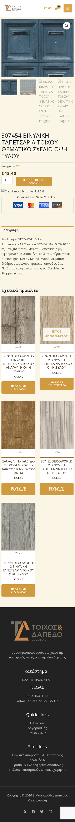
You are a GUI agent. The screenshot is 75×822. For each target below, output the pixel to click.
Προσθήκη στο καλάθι (33, 181)
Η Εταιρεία (37, 723)
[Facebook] (33, 811)
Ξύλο (19, 166)
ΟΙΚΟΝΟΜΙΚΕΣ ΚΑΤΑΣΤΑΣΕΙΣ (37, 700)
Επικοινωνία (37, 733)
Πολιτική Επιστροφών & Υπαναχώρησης (37, 769)
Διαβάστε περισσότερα (57, 383)
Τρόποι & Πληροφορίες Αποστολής (37, 765)
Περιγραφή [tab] (10, 230)
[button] (66, 25)
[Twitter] (42, 811)
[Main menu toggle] (68, 8)
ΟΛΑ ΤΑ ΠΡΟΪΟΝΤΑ (36, 680)
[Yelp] (24, 811)
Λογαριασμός (37, 728)
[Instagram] (50, 811)
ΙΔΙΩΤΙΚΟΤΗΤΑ (37, 696)
